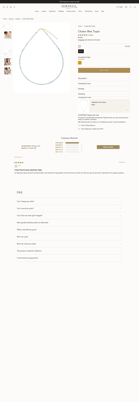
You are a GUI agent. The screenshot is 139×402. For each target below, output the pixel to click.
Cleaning (81, 94)
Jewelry (11, 19)
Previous (13, 57)
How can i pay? (22, 237)
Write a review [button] (108, 147)
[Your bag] (135, 7)
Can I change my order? (25, 201)
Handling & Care (84, 83)
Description (82, 78)
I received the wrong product (27, 258)
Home (5, 19)
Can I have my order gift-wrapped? (29, 215)
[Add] (127, 109)
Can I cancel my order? (25, 208)
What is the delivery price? (26, 229)
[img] (18, 162)
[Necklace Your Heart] (83, 106)
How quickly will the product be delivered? (32, 222)
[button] (44, 11)
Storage (81, 89)
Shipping (81, 40)
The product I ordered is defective (29, 251)
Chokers (17, 19)
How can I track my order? (26, 244)
